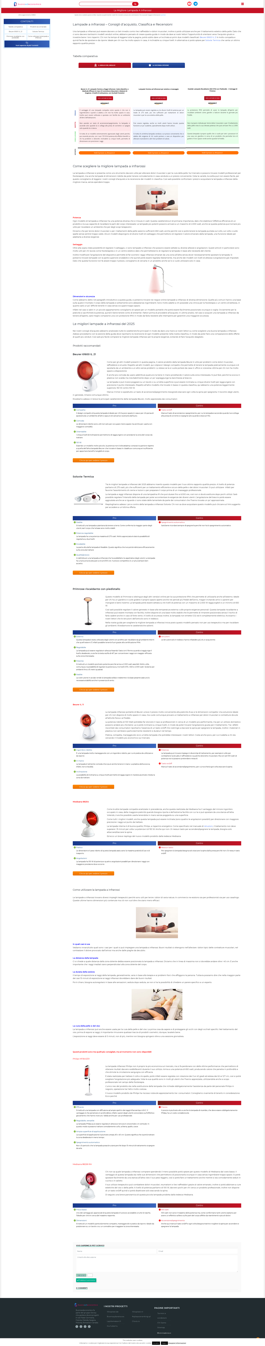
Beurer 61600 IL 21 (15, 31)
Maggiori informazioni (177, 1343)
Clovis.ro (136, 1321)
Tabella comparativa (15, 27)
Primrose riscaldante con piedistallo (15, 37)
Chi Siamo (161, 1323)
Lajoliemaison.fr (114, 1321)
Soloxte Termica (38, 31)
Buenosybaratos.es (115, 1317)
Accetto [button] (156, 1343)
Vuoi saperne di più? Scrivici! (27, 45)
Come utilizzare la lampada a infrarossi (38, 37)
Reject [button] (164, 1343)
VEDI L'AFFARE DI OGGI (105, 98)
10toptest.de (113, 1312)
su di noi (163, 15)
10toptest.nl (137, 1312)
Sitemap (161, 1328)
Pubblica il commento (87, 1280)
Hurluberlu (112, 1326)
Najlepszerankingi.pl (141, 1317)
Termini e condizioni (162, 1315)
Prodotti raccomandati (38, 27)
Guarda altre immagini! (88, 376)
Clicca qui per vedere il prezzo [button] (93, 460)
